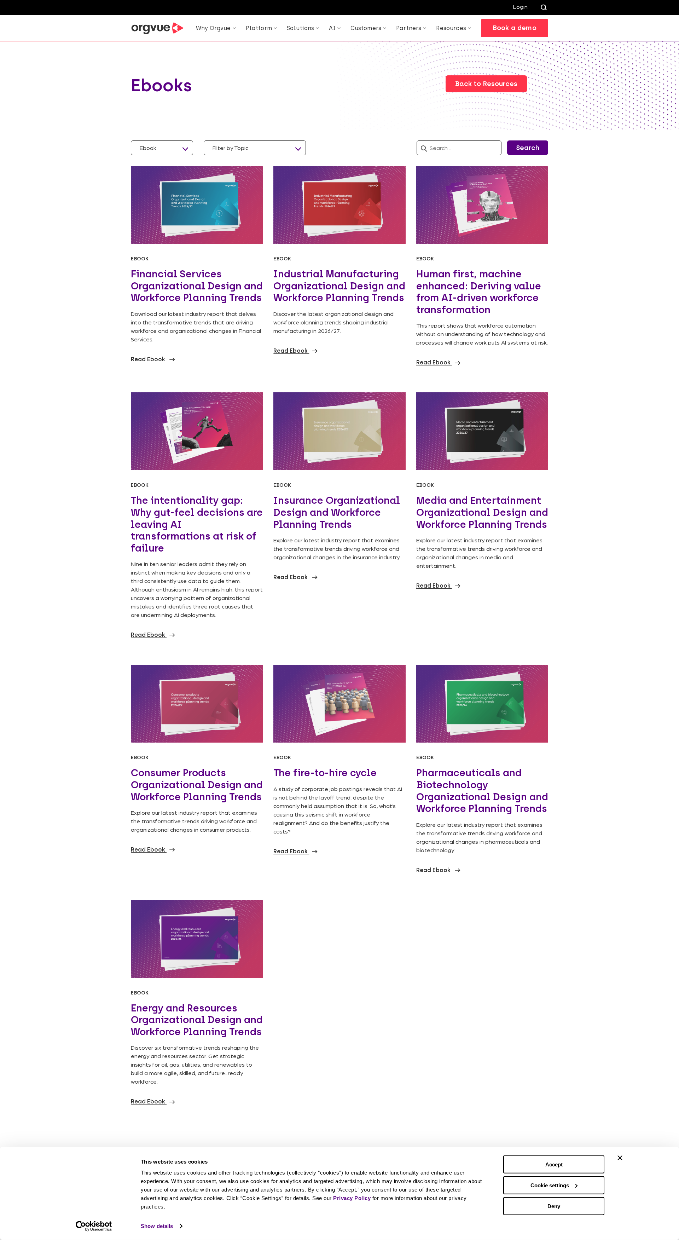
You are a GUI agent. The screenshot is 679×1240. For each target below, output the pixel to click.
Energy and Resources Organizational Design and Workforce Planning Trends (197, 1020)
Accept (554, 1164)
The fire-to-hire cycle (325, 773)
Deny (553, 1206)
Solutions (300, 28)
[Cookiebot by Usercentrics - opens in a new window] (94, 1226)
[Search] (543, 7)
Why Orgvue (213, 28)
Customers (365, 28)
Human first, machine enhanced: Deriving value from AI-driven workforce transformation (478, 292)
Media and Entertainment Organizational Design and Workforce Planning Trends (482, 512)
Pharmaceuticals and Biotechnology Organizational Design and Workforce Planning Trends (482, 790)
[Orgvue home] (157, 28)
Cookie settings (549, 1185)
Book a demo (514, 28)
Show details (157, 1226)
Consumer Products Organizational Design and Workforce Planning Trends (197, 784)
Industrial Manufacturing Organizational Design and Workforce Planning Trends (339, 286)
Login (520, 6)
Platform (259, 28)
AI (332, 28)
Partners (408, 28)
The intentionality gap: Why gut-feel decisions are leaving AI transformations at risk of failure (197, 524)
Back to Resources (486, 84)
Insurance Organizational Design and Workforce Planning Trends (336, 512)
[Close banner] (619, 1157)
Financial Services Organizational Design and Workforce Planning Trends (197, 286)
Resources (451, 28)
